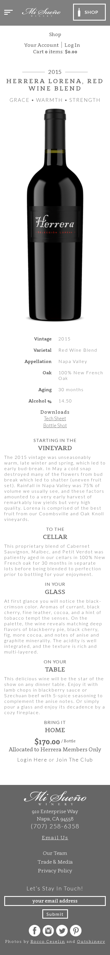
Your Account (41, 45)
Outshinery (91, 941)
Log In (72, 45)
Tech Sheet (55, 418)
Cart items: (55, 51)
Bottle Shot (55, 425)
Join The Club (74, 759)
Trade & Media (55, 862)
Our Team (55, 853)
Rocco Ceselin (47, 941)
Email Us (55, 837)
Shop (55, 34)
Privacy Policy (55, 870)
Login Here (32, 759)
